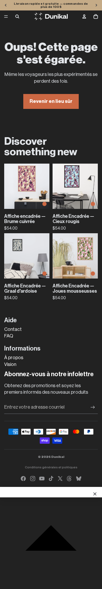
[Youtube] (42, 478)
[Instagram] (33, 478)
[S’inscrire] (93, 407)
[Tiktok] (51, 478)
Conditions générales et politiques (51, 467)
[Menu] (6, 16)
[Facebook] (23, 478)
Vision (10, 364)
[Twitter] (60, 478)
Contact (13, 329)
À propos (13, 357)
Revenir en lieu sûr (51, 101)
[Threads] (69, 478)
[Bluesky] (79, 478)
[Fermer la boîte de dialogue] (95, 494)
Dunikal (57, 456)
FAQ (8, 336)
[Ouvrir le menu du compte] (84, 16)
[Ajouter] (44, 204)
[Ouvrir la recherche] (17, 16)
